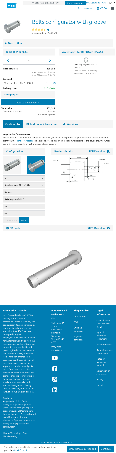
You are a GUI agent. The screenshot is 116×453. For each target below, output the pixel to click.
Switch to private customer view (90, 2)
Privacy (100, 379)
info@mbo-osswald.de (56, 348)
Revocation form (104, 344)
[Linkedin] (54, 389)
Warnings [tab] (72, 124)
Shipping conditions (78, 329)
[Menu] (112, 8)
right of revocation (25, 140)
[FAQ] (48, 29)
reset (24, 220)
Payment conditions (78, 338)
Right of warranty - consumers (105, 351)
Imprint (100, 385)
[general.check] (80, 60)
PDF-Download (98, 151)
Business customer (13, 111)
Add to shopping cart (28, 102)
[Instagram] (54, 379)
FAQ (76, 321)
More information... (22, 450)
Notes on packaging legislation (101, 362)
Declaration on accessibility (103, 372)
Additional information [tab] (43, 124)
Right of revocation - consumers (102, 335)
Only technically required (82, 448)
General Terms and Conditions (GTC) (103, 323)
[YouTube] (54, 358)
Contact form (80, 316)
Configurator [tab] (13, 124)
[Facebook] (54, 368)
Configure (106, 448)
